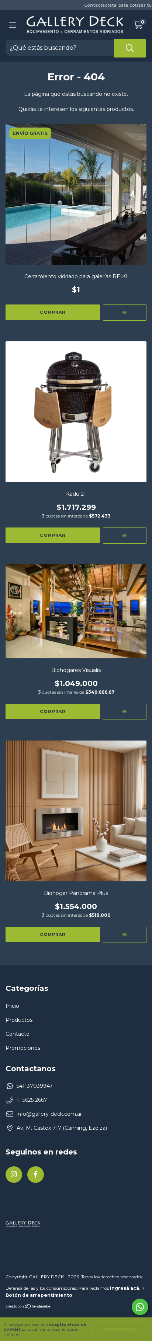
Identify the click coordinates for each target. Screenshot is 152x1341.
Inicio (12, 1006)
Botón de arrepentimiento (39, 1295)
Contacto (18, 1034)
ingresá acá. (125, 1288)
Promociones (23, 1048)
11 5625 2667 (32, 1100)
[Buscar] (130, 48)
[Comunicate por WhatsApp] (140, 1307)
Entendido (120, 1329)
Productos (19, 1020)
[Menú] (13, 25)
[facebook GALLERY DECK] (35, 1174)
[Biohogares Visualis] (124, 712)
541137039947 (35, 1086)
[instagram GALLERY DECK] (14, 1174)
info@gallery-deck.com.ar (49, 1114)
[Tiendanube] (29, 1307)
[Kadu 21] (124, 535)
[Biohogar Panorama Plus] (124, 935)
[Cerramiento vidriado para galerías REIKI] (124, 312)
